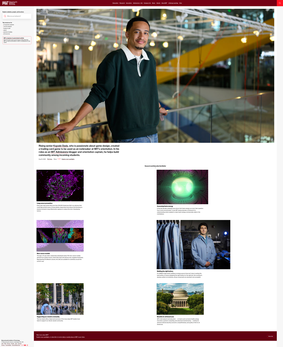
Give (180, 3)
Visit (2, 343)
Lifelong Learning (173, 3)
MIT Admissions (59, 151)
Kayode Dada (60, 145)
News (153, 3)
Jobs (16, 343)
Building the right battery (165, 271)
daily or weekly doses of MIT (70, 337)
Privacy (3, 345)
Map (5, 343)
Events (8, 343)
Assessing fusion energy (165, 206)
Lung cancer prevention (44, 203)
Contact (20, 343)
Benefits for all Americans (165, 317)
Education (115, 3)
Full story (49, 159)
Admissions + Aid (138, 3)
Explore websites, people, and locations (13, 12)
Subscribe (270, 336)
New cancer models (43, 253)
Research (122, 3)
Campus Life (147, 3)
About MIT (164, 3)
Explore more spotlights (68, 159)
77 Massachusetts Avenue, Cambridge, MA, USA (12, 342)
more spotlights (45, 337)
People (12, 343)
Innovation (129, 3)
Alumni (158, 3)
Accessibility (8, 345)
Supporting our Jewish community (48, 317)
